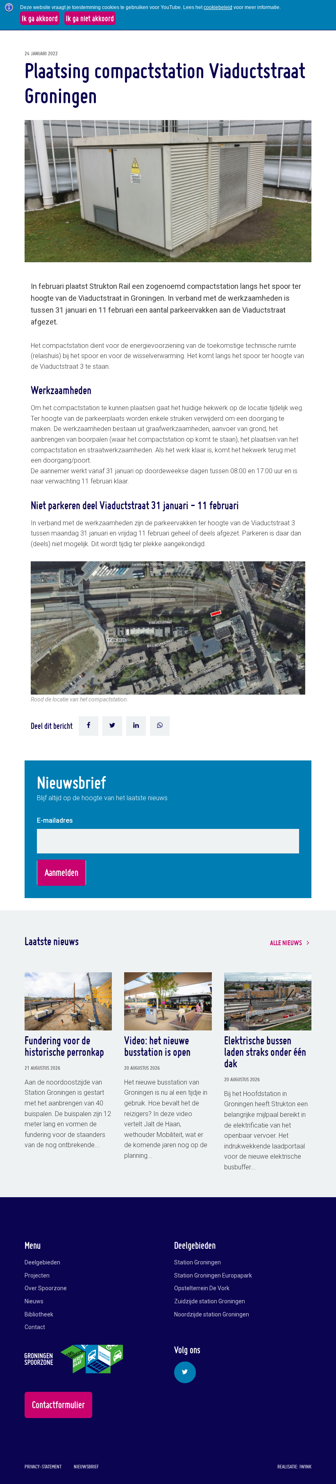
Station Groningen (197, 1262)
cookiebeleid (218, 7)
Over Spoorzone (46, 1288)
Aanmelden (61, 872)
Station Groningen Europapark (213, 1275)
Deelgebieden (42, 1262)
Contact (35, 1327)
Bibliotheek (39, 1314)
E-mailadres (55, 820)
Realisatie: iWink (294, 1467)
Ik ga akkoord (40, 18)
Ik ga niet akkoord (90, 18)
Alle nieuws (286, 942)
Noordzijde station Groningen (211, 1314)
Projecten (37, 1275)
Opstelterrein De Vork (201, 1288)
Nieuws (34, 1301)
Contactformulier (58, 1404)
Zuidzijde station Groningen (209, 1301)
